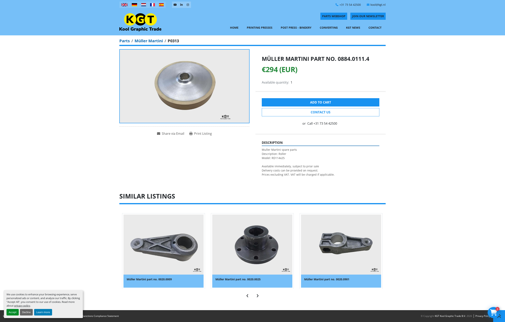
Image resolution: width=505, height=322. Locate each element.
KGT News (353, 27)
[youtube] (175, 5)
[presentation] (247, 295)
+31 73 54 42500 (350, 5)
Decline (26, 312)
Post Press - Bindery (296, 27)
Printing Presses (259, 27)
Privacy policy (482, 316)
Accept (13, 312)
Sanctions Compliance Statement (100, 316)
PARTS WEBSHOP (333, 16)
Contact (375, 27)
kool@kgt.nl (378, 5)
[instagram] (188, 5)
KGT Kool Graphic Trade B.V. (450, 316)
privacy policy (22, 305)
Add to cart (320, 102)
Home (234, 27)
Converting (329, 27)
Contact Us (320, 112)
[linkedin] (181, 5)
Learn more (43, 312)
